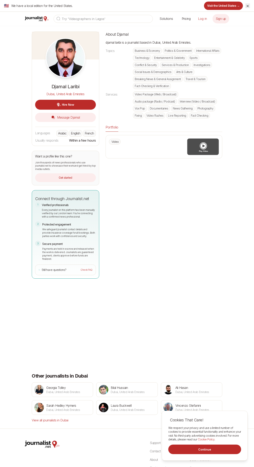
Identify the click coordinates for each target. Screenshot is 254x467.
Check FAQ (86, 269)
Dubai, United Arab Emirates (65, 94)
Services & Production (175, 65)
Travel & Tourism (196, 79)
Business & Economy (147, 50)
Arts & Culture (184, 72)
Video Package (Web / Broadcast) (155, 94)
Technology (142, 57)
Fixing (138, 115)
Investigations (202, 65)
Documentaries (159, 108)
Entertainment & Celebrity (169, 57)
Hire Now (68, 104)
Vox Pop (140, 108)
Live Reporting (177, 115)
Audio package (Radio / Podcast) (155, 101)
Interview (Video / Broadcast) (197, 101)
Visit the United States (223, 5)
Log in (202, 19)
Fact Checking (199, 115)
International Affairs (207, 50)
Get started (65, 177)
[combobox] (103, 19)
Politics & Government (178, 50)
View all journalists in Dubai (50, 420)
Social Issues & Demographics (153, 72)
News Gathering (182, 108)
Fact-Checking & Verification (152, 86)
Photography (205, 108)
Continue (204, 449)
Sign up (221, 19)
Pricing (186, 19)
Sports (193, 57)
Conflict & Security (146, 65)
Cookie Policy (206, 439)
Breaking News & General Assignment (158, 79)
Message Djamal (68, 117)
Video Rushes (154, 115)
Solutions (166, 19)
